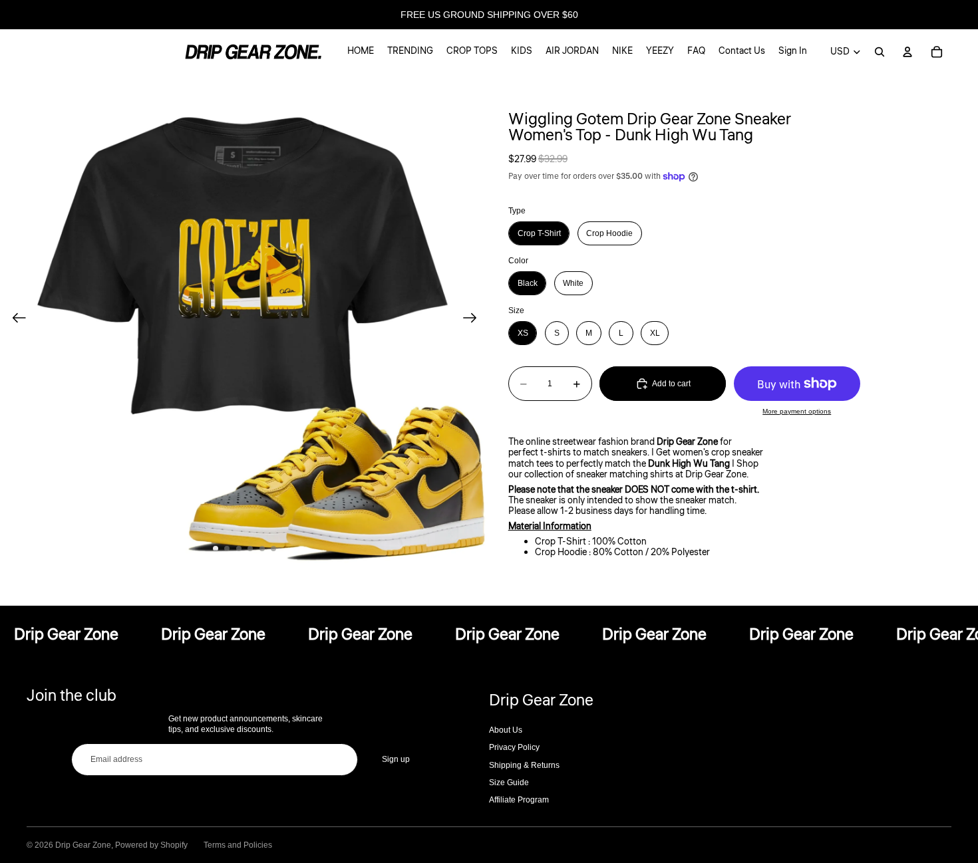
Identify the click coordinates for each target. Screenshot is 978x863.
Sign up (396, 759)
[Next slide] (474, 319)
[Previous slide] (15, 319)
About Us (505, 730)
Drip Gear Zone (83, 845)
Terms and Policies (238, 845)
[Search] (879, 51)
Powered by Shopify (151, 845)
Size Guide (509, 782)
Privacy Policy (514, 747)
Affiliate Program (519, 799)
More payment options (796, 411)
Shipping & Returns (524, 765)
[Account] (907, 51)
